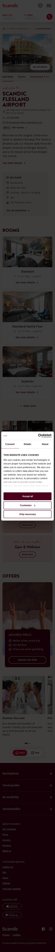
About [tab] (45, 444)
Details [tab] (27, 444)
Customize (25, 505)
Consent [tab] (10, 444)
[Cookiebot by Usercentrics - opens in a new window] (38, 436)
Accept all (27, 496)
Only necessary (27, 514)
